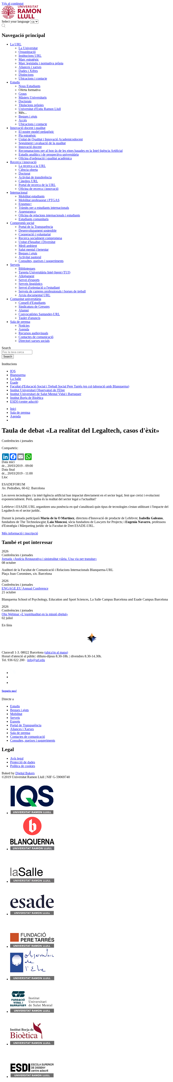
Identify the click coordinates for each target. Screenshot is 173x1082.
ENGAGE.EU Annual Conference (25, 588)
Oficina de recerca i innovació (38, 188)
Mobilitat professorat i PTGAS (39, 200)
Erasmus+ (25, 204)
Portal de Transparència (25, 725)
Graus (23, 93)
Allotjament (26, 276)
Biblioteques (27, 268)
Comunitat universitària (25, 299)
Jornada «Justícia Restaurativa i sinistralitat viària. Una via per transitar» (49, 559)
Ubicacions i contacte (33, 78)
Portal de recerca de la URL (37, 185)
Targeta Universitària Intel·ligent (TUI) (44, 272)
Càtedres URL (28, 181)
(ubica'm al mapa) (56, 652)
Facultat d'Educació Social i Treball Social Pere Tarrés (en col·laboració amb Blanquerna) (69, 386)
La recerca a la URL (32, 166)
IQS (13, 371)
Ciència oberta (28, 169)
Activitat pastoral (30, 257)
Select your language (16, 21)
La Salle (15, 379)
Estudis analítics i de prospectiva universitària (49, 154)
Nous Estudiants (29, 86)
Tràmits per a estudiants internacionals (44, 207)
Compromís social (22, 223)
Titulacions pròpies (31, 105)
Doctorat (24, 173)
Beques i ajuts (28, 116)
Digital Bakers (25, 773)
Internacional (18, 192)
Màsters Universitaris (33, 97)
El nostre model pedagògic (36, 131)
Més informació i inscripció (20, 533)
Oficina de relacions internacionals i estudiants (49, 215)
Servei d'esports (29, 280)
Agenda (24, 329)
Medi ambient (28, 245)
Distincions (26, 74)
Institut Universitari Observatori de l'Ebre (37, 390)
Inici (13, 409)
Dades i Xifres (28, 71)
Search (6, 348)
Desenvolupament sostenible (38, 230)
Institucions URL (30, 55)
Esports (15, 721)
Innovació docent (30, 147)
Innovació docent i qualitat (27, 128)
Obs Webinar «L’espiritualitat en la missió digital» (35, 614)
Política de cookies (22, 766)
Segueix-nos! (9, 690)
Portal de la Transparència (36, 226)
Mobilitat (16, 714)
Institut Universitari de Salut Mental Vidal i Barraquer (45, 394)
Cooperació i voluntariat (35, 234)
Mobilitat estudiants (32, 196)
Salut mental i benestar (34, 249)
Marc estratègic (29, 59)
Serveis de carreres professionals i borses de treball (52, 291)
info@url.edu (36, 660)
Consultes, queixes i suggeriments (41, 261)
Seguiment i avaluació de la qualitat (42, 143)
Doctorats (25, 101)
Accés (23, 120)
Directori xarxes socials (34, 341)
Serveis (15, 264)
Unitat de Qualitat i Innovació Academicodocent (51, 139)
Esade (14, 382)
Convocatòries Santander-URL (39, 314)
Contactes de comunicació (36, 337)
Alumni (24, 310)
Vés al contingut (12, 3)
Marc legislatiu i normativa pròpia (41, 63)
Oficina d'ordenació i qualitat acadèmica (45, 158)
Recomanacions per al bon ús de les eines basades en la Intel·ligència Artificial (71, 150)
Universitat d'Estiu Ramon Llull (40, 109)
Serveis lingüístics (30, 283)
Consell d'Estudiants (32, 302)
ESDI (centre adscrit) (24, 401)
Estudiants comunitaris (34, 219)
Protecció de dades (22, 762)
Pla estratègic (27, 135)
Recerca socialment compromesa (40, 238)
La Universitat (28, 48)
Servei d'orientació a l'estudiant (39, 287)
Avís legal (16, 758)
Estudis (15, 82)
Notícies (24, 325)
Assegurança (27, 211)
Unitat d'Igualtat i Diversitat (37, 242)
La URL (16, 44)
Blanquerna (18, 375)
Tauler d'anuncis (29, 318)
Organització (27, 52)
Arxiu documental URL (34, 295)
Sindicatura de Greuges (34, 306)
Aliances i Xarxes (22, 729)
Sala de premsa (20, 322)
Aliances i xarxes (30, 67)
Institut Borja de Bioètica (26, 398)
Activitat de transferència (35, 177)
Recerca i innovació (23, 162)
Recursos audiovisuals (33, 333)
